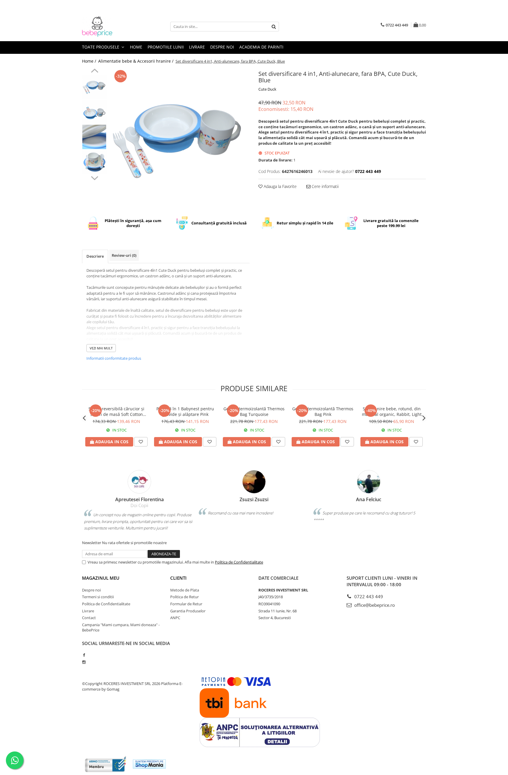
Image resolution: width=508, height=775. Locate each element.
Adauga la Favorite (280, 186)
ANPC (175, 617)
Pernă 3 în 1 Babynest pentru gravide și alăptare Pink (185, 411)
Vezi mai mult (101, 348)
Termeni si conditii (98, 596)
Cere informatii (324, 186)
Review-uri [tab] (124, 255)
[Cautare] (273, 26)
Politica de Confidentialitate (239, 562)
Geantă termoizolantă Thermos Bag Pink (322, 411)
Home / (89, 61)
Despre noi (222, 47)
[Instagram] (84, 662)
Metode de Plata (184, 590)
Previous (94, 71)
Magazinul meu (100, 578)
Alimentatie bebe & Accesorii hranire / (136, 61)
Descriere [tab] (95, 256)
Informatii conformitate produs (113, 358)
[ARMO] (105, 764)
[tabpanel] (180, 138)
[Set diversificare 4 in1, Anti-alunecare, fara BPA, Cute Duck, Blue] (180, 138)
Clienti (178, 578)
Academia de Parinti (261, 47)
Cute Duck (267, 89)
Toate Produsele (101, 47)
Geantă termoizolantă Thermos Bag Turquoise (254, 411)
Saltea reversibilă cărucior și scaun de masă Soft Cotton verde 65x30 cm (116, 411)
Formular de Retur (186, 603)
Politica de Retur (184, 596)
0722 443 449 (368, 596)
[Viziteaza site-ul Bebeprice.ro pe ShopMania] (149, 764)
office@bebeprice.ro (374, 605)
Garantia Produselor (187, 611)
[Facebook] (84, 655)
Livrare (197, 47)
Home (136, 47)
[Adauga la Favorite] (141, 441)
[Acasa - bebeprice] (111, 26)
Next (94, 177)
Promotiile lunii (166, 47)
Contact (89, 617)
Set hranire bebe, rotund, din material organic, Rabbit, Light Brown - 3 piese (392, 411)
